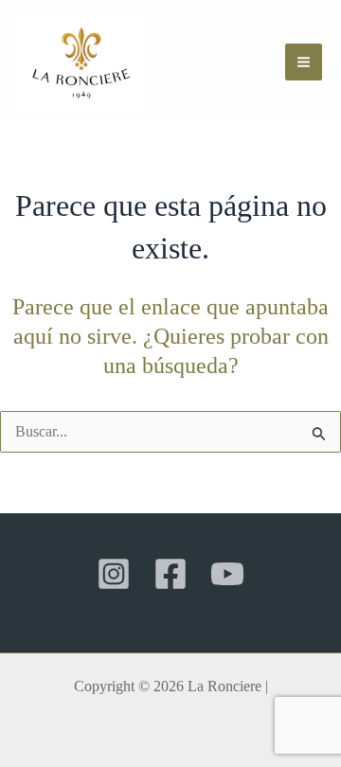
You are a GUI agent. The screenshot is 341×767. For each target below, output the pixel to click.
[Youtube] (227, 574)
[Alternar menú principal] (303, 62)
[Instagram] (114, 574)
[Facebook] (170, 574)
